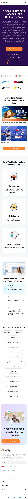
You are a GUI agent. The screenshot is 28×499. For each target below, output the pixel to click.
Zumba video (20, 362)
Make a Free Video (14, 49)
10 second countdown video (13, 367)
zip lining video (7, 362)
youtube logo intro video (13, 357)
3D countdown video (13, 381)
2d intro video (13, 372)
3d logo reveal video (13, 391)
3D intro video (13, 386)
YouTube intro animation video (13, 352)
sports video (19, 332)
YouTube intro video (13, 347)
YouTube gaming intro (13, 342)
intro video (7, 332)
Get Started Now (13, 148)
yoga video (13, 337)
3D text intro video (13, 396)
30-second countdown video (13, 376)
